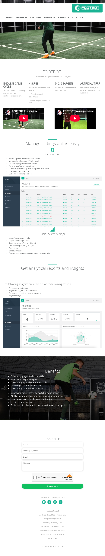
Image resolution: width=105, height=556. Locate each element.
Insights (49, 17)
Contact (77, 17)
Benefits (63, 17)
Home (9, 17)
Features (21, 17)
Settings (35, 17)
